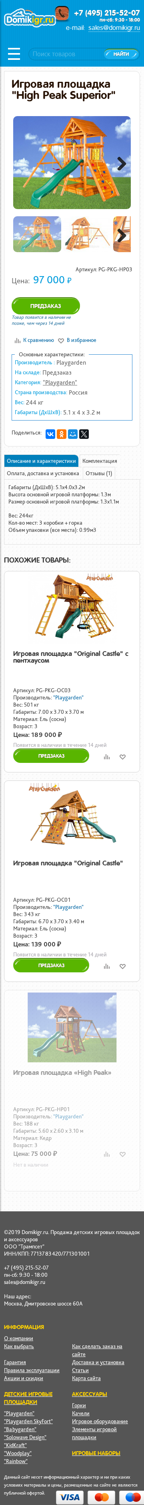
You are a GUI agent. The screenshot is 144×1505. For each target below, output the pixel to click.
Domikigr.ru (30, 26)
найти (121, 54)
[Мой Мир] (73, 434)
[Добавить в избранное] (122, 756)
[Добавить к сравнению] (106, 756)
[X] (84, 434)
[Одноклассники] (61, 434)
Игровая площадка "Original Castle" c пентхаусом (70, 657)
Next (119, 162)
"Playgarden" (60, 382)
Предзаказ (45, 306)
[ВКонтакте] (50, 434)
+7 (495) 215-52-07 (107, 13)
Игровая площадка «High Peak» (62, 1072)
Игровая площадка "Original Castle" (68, 863)
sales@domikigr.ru (114, 28)
